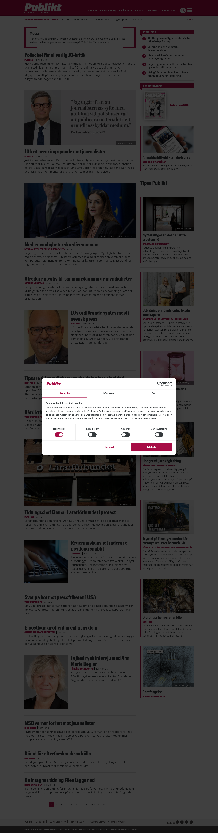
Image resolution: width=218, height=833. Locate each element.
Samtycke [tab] (64, 393)
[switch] (92, 434)
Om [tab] (153, 393)
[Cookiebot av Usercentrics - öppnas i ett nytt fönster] (159, 384)
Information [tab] (109, 393)
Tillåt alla (151, 447)
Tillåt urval (108, 447)
